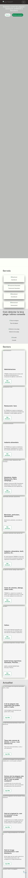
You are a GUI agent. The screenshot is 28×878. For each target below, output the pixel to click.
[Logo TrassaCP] (8, 2)
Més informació (7, 381)
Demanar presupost (17, 15)
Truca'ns (8, 15)
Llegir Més (7, 717)
